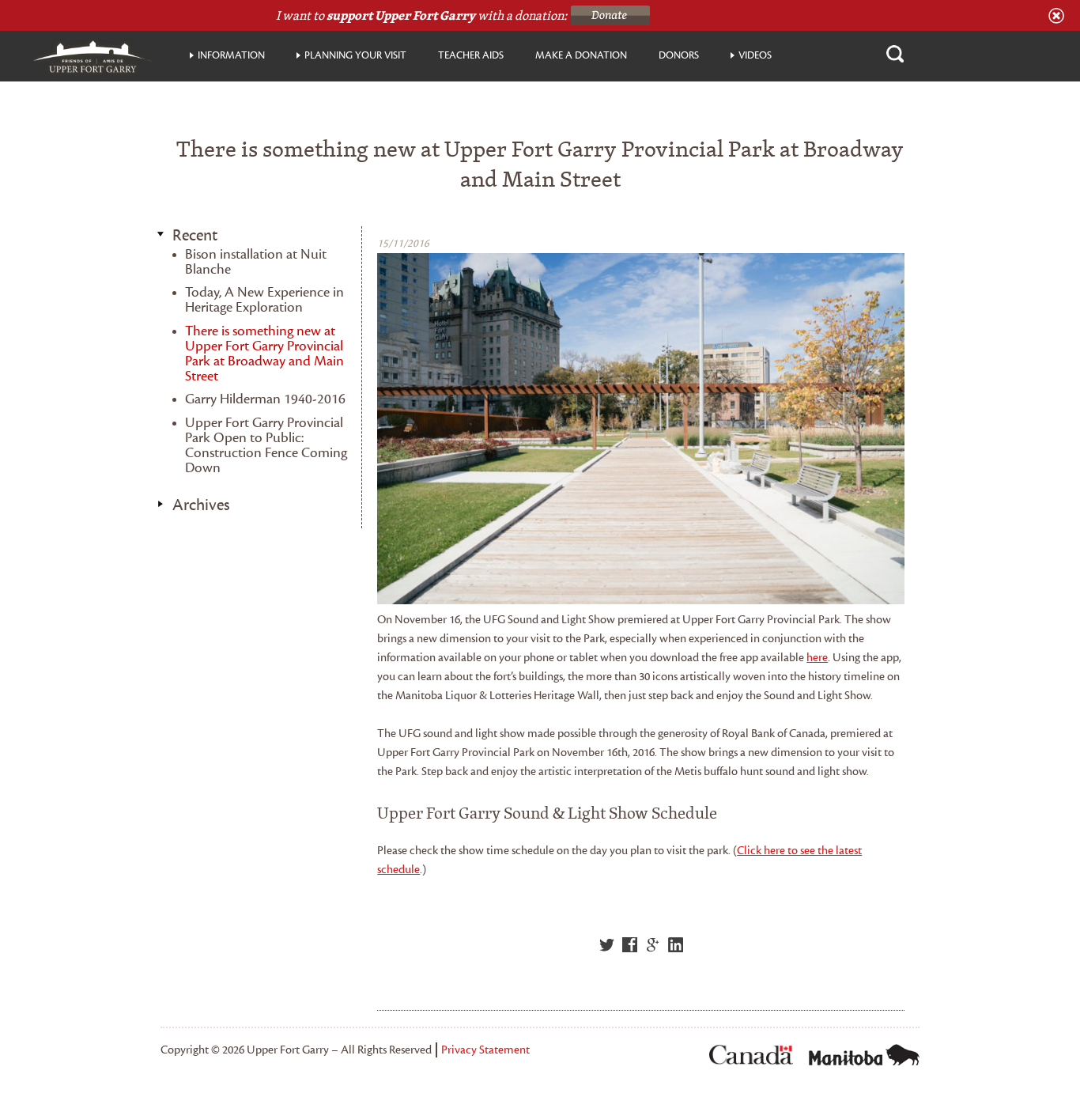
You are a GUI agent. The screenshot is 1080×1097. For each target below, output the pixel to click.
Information (231, 55)
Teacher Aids (471, 55)
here (817, 657)
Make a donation (581, 55)
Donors (679, 55)
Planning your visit (355, 55)
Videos (755, 55)
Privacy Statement (485, 1049)
